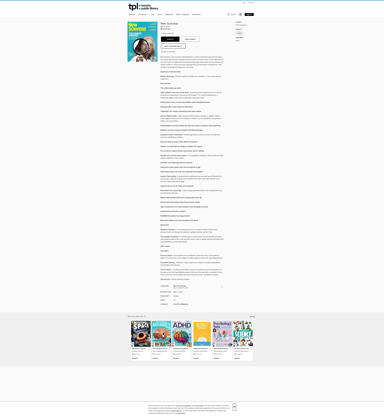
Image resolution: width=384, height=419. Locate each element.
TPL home (251, 2)
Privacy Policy (199, 406)
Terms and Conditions (183, 406)
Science (239, 33)
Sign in (249, 14)
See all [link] (252, 317)
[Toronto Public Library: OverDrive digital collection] (143, 7)
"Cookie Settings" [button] (176, 411)
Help (244, 2)
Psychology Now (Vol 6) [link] (222, 349)
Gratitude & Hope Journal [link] (201, 349)
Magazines (169, 14)
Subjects (131, 14)
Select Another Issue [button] (172, 46)
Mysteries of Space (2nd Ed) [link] (140, 349)
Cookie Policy (180, 413)
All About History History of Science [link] (242, 349)
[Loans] (241, 15)
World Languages (182, 14)
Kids (153, 14)
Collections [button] (142, 14)
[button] (231, 15)
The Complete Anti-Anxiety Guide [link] (160, 349)
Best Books (196, 14)
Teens (160, 14)
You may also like (136, 316)
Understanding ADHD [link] (180, 349)
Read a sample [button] (190, 39)
